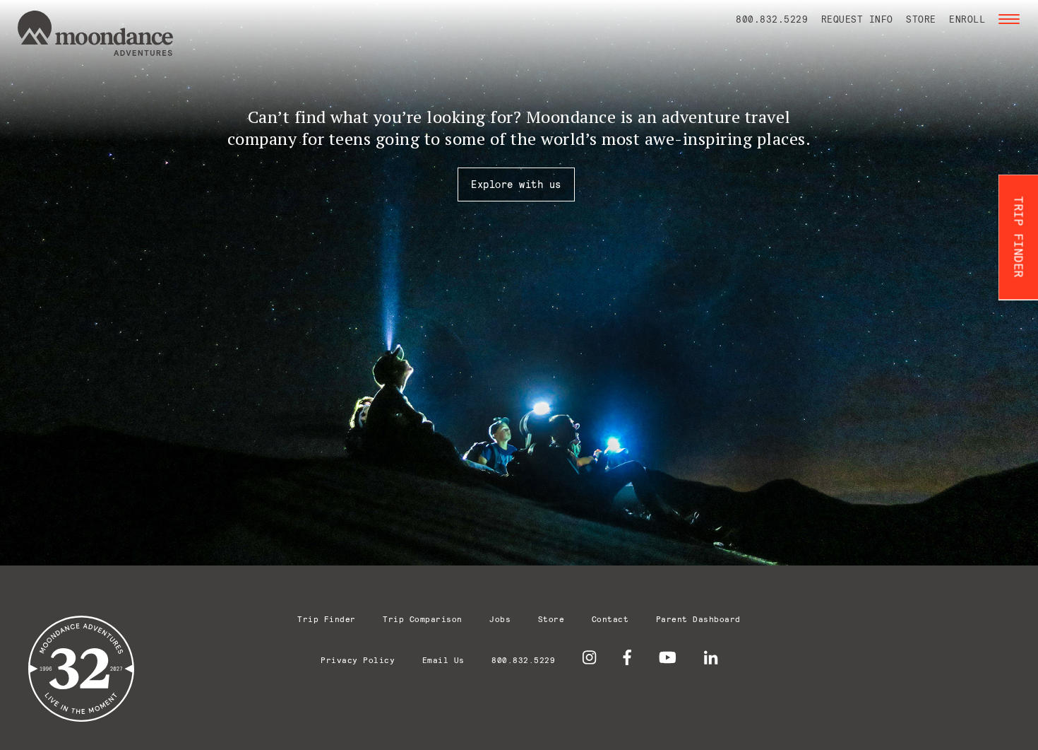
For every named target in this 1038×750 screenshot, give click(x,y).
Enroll (967, 19)
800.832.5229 (772, 19)
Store (921, 19)
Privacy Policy (358, 660)
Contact (610, 619)
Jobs (500, 619)
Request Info (857, 19)
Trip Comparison (423, 619)
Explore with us (516, 184)
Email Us (443, 660)
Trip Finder (326, 619)
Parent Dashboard (698, 619)
